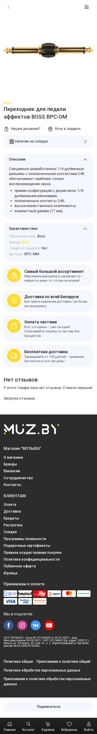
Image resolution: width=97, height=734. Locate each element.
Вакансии (12, 471)
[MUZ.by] (31, 432)
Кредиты (11, 518)
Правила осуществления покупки (32, 552)
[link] (9, 7)
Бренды (10, 464)
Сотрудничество (18, 478)
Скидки (10, 532)
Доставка (12, 511)
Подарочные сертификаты (27, 545)
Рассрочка (13, 525)
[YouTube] (49, 625)
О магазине (13, 457)
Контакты (12, 485)
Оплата (10, 504)
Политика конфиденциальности (32, 559)
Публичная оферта (20, 566)
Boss (8, 103)
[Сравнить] (87, 7)
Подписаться (48, 706)
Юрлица (10, 573)
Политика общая (18, 661)
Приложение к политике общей (63, 661)
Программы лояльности (25, 539)
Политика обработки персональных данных (42, 670)
